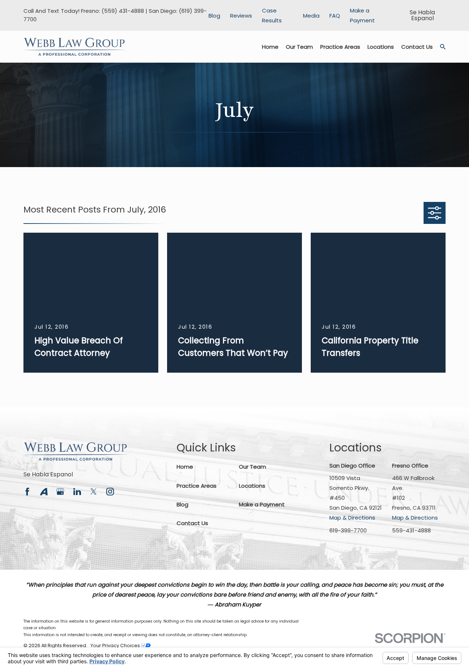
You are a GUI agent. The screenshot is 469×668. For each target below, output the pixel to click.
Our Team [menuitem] (299, 47)
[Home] (74, 47)
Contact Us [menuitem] (417, 47)
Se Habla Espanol (48, 474)
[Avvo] (44, 491)
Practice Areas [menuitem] (340, 47)
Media (311, 15)
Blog (214, 15)
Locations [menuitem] (381, 47)
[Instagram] (110, 491)
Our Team (252, 466)
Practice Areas (197, 486)
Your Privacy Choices (116, 645)
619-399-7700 (348, 530)
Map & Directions (352, 517)
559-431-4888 (411, 530)
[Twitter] (93, 491)
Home (185, 466)
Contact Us (192, 523)
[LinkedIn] (77, 491)
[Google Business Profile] (60, 491)
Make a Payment (262, 504)
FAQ (334, 15)
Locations (252, 486)
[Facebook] (27, 491)
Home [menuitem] (270, 47)
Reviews (241, 15)
